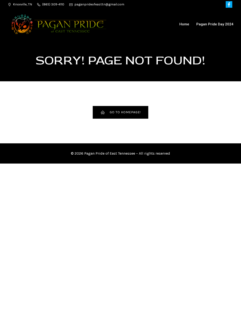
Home (184, 24)
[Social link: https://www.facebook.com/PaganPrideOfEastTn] (229, 4)
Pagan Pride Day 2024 (214, 24)
